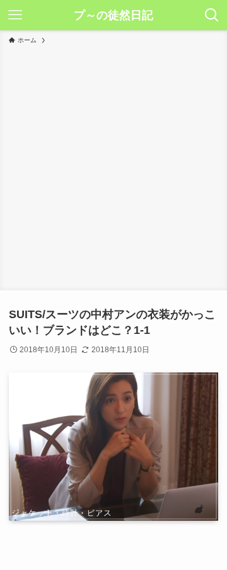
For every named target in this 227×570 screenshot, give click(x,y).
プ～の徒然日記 (113, 15)
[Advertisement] (113, 165)
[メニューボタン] (15, 15)
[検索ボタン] (212, 15)
